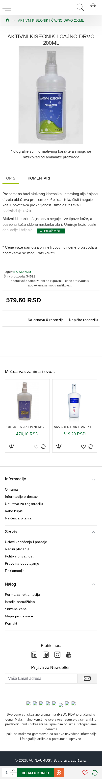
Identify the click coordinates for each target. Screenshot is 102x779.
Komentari (39, 178)
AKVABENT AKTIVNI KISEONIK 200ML (75, 427)
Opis (10, 178)
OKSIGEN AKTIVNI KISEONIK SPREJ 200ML (27, 427)
